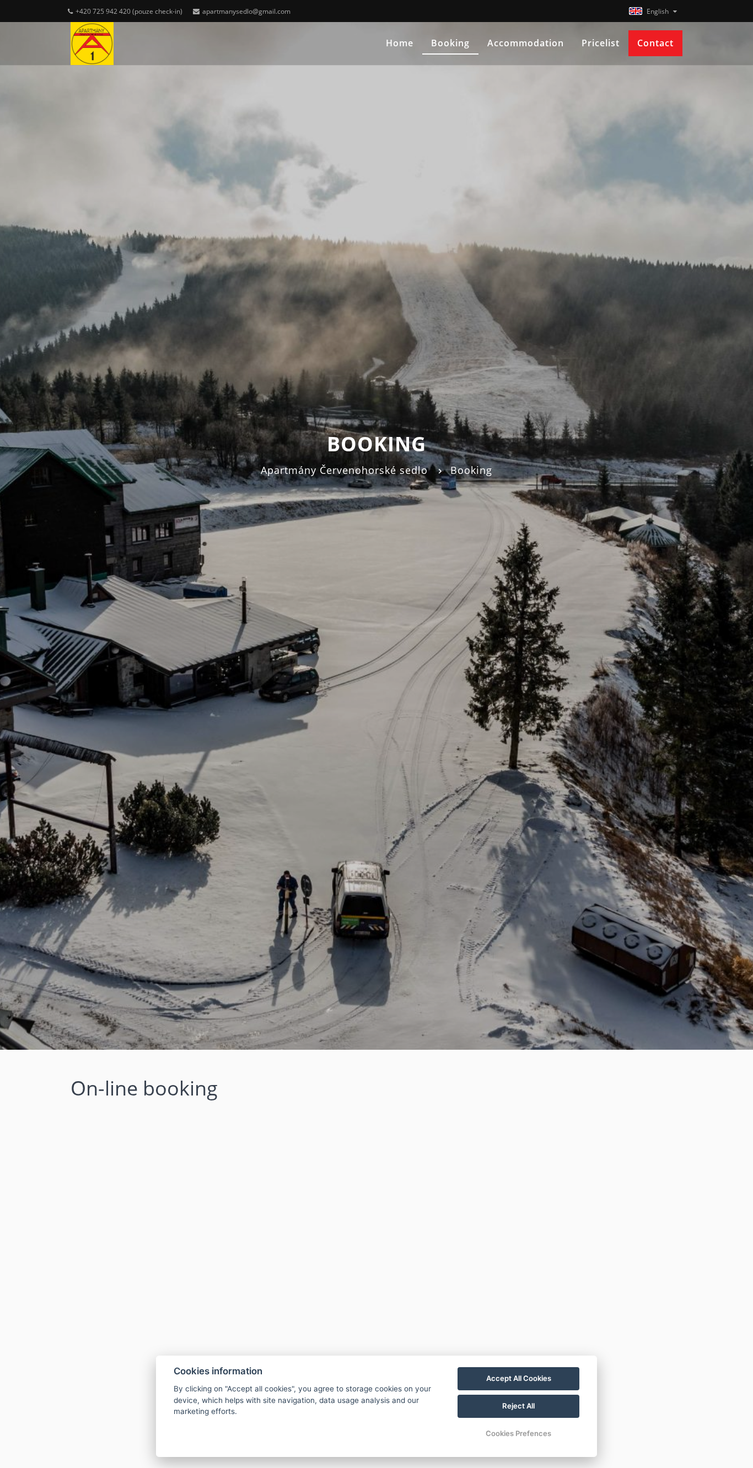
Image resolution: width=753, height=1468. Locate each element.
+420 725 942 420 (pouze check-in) (129, 11)
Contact (655, 43)
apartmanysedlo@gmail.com (246, 11)
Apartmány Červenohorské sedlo (344, 470)
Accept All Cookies (518, 1378)
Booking (450, 43)
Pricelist (601, 43)
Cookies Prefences (518, 1433)
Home (399, 43)
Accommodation (525, 43)
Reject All (518, 1405)
